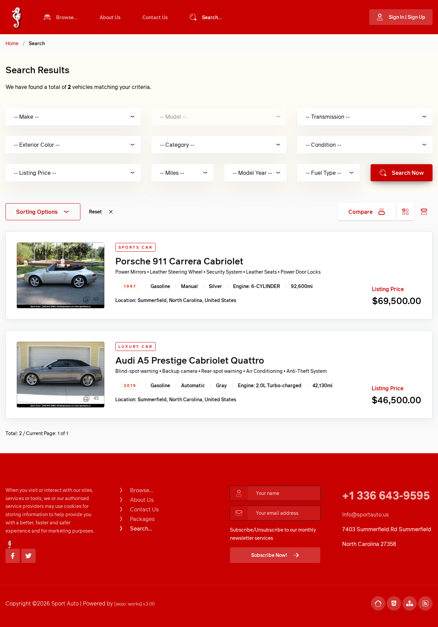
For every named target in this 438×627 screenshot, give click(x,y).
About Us (110, 17)
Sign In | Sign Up (407, 17)
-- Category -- (177, 144)
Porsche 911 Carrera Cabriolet (179, 261)
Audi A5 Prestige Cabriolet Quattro (189, 360)
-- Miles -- (172, 173)
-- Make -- (26, 116)
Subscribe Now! (269, 555)
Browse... (67, 17)
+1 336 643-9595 (386, 495)
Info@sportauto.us (365, 514)
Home (11, 43)
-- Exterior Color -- (37, 144)
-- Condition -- (323, 144)
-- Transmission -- (328, 116)
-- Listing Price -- (35, 173)
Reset (95, 211)
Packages (142, 519)
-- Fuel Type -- (323, 173)
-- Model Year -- (252, 173)
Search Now (408, 173)
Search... (212, 17)
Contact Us (155, 17)
